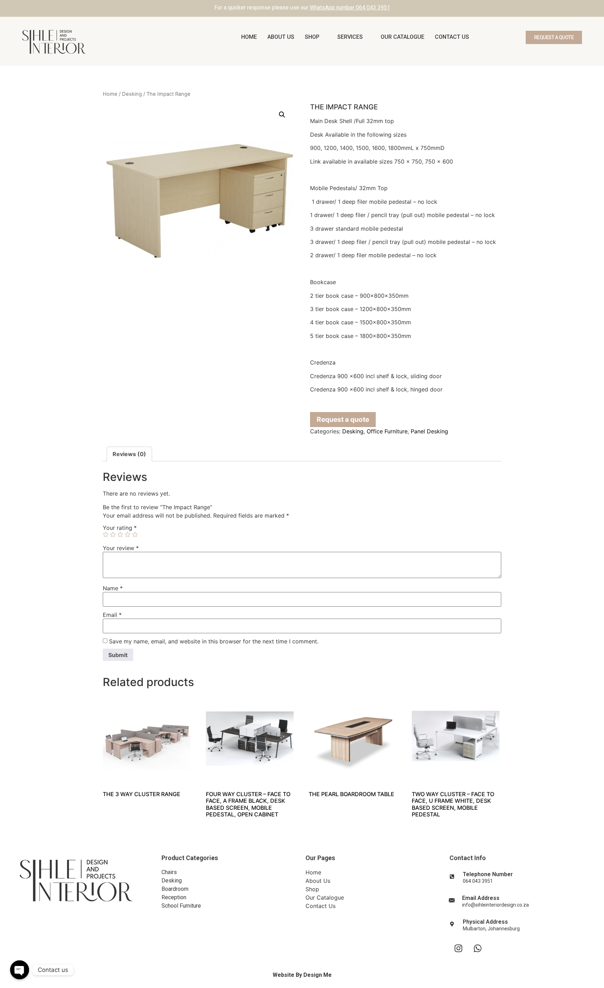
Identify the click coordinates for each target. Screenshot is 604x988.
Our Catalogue (402, 37)
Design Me (317, 975)
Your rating (120, 528)
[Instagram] (458, 948)
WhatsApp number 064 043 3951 (350, 7)
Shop (312, 37)
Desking (132, 94)
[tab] (129, 454)
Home (249, 37)
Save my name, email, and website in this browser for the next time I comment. (213, 641)
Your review (121, 548)
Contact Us (452, 37)
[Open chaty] (19, 969)
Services (350, 37)
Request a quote (343, 419)
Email (112, 615)
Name (113, 588)
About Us (280, 37)
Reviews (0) (129, 453)
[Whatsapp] (477, 948)
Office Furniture (387, 431)
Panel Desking (429, 431)
